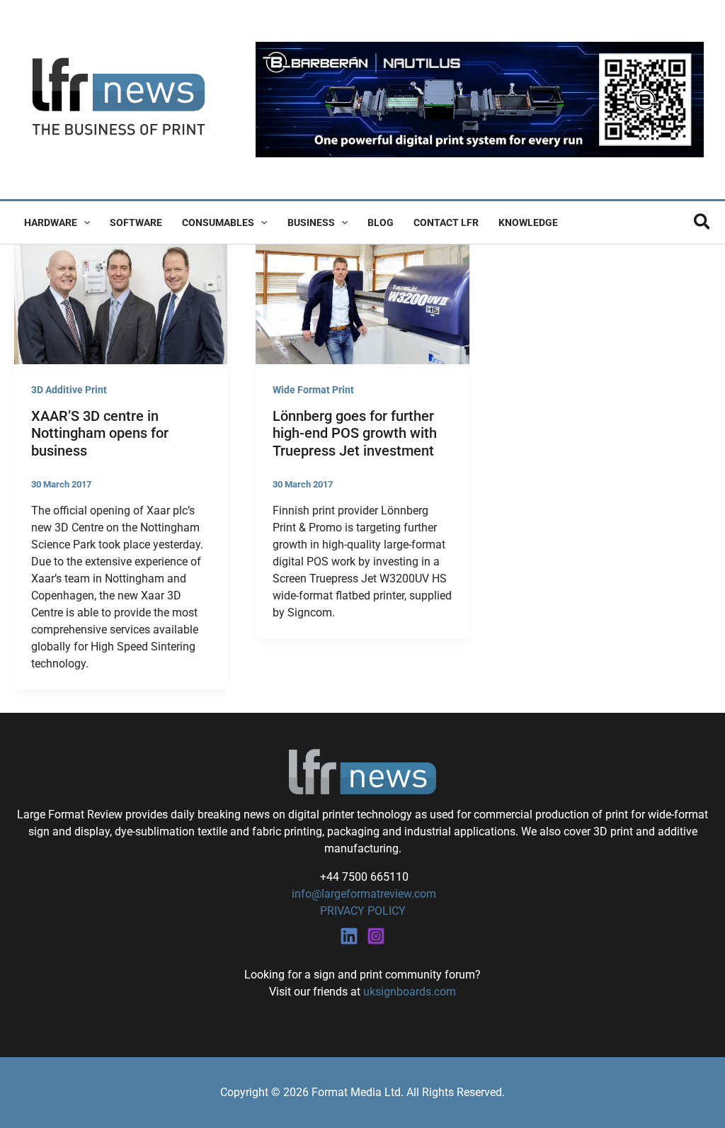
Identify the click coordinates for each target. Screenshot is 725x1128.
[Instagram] (376, 936)
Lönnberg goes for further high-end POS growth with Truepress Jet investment (355, 433)
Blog (380, 222)
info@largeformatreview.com (362, 894)
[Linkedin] (349, 936)
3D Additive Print (69, 389)
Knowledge (528, 222)
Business (311, 222)
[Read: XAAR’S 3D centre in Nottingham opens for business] (120, 303)
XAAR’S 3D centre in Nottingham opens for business (100, 433)
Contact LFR (446, 222)
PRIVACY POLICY (363, 911)
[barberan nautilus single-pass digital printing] (480, 99)
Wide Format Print (313, 389)
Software (136, 222)
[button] (83, 222)
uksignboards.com (409, 991)
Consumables (218, 222)
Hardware (50, 222)
